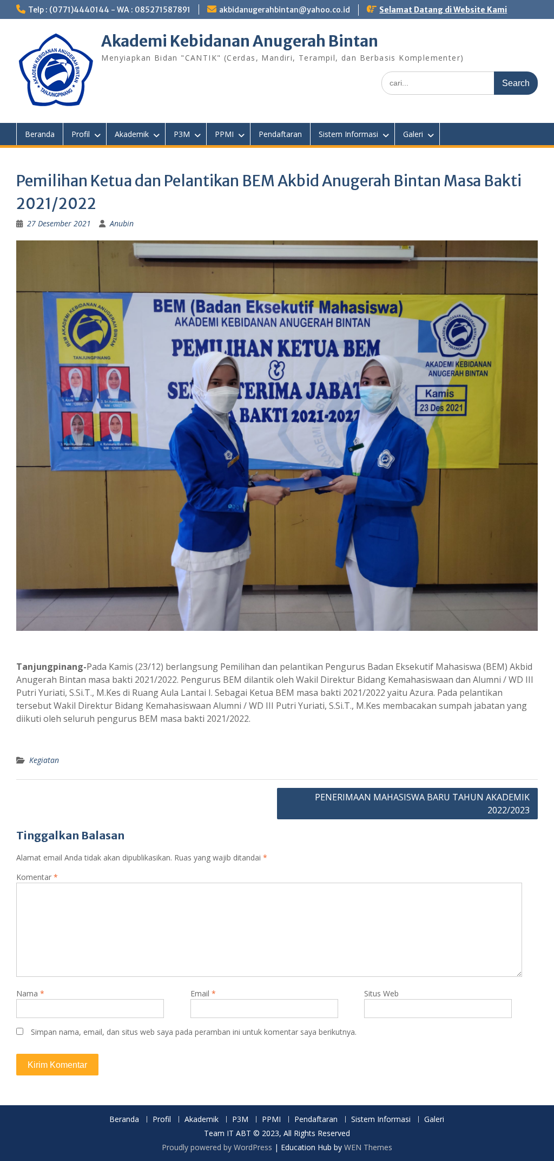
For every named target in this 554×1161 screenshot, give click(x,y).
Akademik (132, 134)
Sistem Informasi (348, 134)
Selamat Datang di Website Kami (443, 10)
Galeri (413, 134)
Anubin (122, 223)
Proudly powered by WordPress (217, 1147)
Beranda (40, 134)
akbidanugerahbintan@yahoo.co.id (284, 10)
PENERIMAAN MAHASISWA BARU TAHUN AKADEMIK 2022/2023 (422, 803)
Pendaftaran (280, 134)
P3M (182, 134)
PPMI (224, 134)
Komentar (37, 877)
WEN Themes (368, 1147)
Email (203, 993)
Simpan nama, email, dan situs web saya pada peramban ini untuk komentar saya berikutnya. (194, 1032)
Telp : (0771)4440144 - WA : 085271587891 (109, 10)
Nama (30, 993)
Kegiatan (44, 760)
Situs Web (381, 993)
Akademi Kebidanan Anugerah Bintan (239, 41)
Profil (80, 134)
